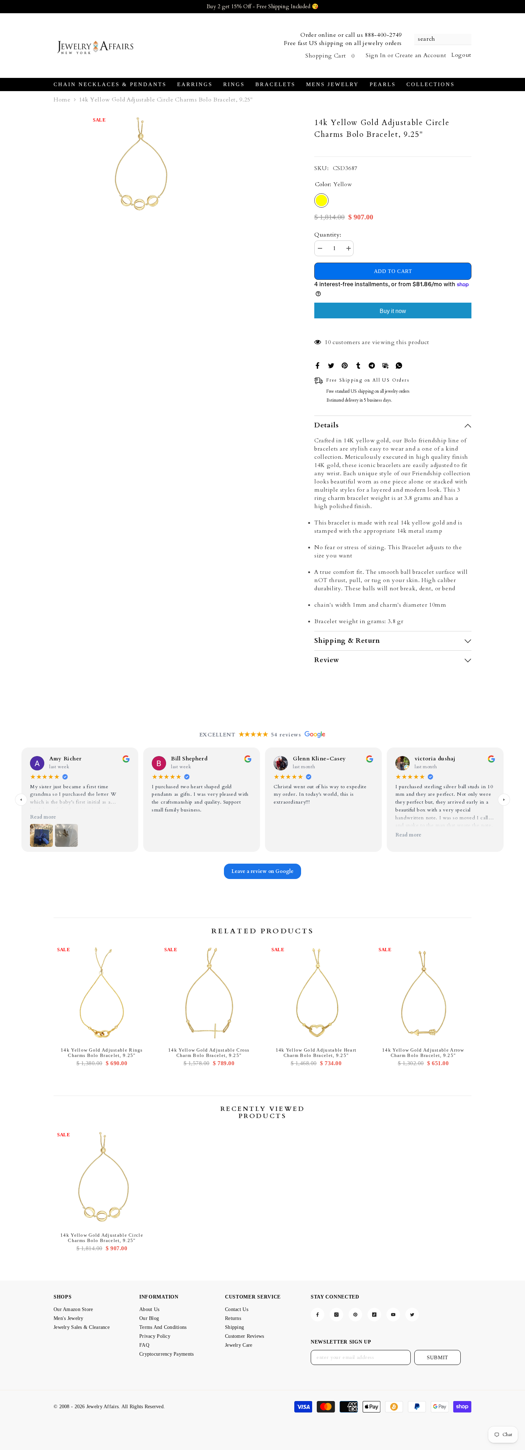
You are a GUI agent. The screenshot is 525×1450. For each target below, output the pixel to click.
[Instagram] (336, 1314)
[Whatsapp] (399, 365)
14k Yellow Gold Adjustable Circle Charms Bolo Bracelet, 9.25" (101, 1237)
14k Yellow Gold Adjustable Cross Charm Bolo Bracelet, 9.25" (209, 1052)
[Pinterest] (344, 365)
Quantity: (327, 235)
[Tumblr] (358, 365)
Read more (43, 817)
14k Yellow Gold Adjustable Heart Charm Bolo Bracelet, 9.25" (316, 1052)
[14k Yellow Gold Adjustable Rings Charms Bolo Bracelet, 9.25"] (102, 993)
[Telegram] (372, 365)
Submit (437, 1357)
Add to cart (393, 272)
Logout (461, 55)
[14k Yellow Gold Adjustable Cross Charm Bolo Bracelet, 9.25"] (209, 993)
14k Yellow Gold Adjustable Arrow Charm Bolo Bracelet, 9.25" (423, 1052)
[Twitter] (331, 365)
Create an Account (420, 55)
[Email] (385, 365)
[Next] (504, 800)
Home (62, 100)
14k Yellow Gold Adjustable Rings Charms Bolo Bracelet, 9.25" (102, 1052)
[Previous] (21, 800)
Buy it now (393, 311)
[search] (442, 39)
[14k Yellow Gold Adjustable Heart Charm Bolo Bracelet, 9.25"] (316, 993)
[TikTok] (374, 1314)
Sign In (376, 55)
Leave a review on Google (262, 871)
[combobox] (439, 39)
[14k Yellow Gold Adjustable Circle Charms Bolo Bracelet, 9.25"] (102, 1179)
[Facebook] (317, 365)
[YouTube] (393, 1314)
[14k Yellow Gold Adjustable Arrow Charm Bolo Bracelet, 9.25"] (423, 993)
